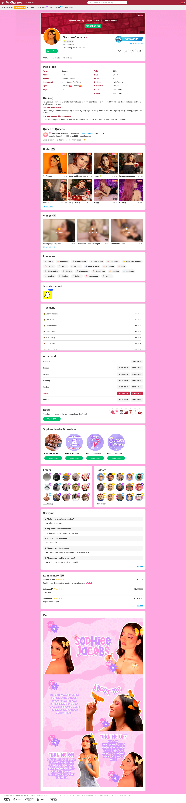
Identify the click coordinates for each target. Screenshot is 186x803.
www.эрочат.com (21, 795)
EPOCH (33, 795)
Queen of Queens (87, 133)
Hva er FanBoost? (136, 43)
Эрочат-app (69, 7)
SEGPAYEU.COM (41, 795)
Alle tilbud (42, 7)
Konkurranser (54, 7)
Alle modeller (7, 7)
